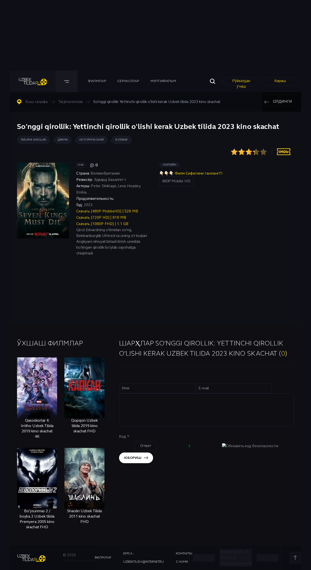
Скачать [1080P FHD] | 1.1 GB (102, 224)
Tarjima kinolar (33, 140)
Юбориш (132, 458)
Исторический (91, 140)
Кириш (280, 81)
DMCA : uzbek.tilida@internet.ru (143, 557)
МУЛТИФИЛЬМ (163, 81)
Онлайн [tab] (169, 165)
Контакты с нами (184, 557)
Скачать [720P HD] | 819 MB (101, 217)
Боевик (121, 140)
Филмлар (97, 81)
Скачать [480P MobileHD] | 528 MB (107, 211)
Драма (63, 140)
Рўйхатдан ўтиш (241, 82)
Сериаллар (128, 81)
